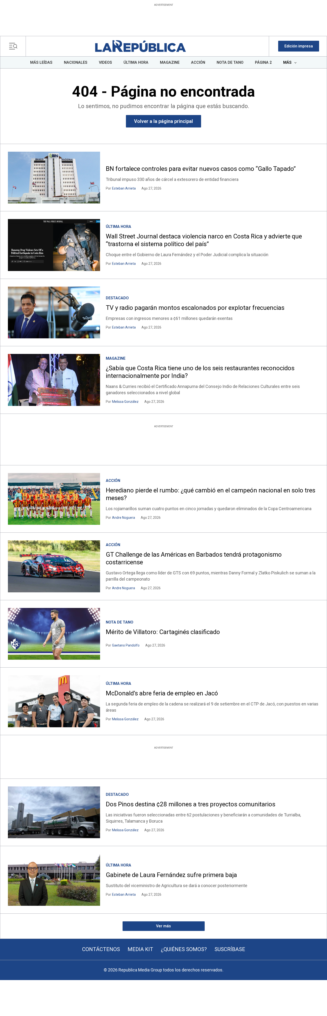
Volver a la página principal (163, 121)
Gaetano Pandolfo (126, 645)
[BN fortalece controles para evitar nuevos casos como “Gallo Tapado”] (54, 177)
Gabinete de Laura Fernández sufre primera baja (171, 874)
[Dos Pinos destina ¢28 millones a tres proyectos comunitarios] (54, 812)
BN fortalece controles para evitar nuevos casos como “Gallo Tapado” (201, 168)
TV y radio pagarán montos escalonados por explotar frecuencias (195, 307)
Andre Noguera (123, 518)
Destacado (117, 298)
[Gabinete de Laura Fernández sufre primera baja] (54, 880)
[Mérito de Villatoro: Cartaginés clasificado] (54, 634)
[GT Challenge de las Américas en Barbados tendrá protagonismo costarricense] (54, 566)
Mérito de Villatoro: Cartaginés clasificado (163, 631)
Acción (113, 480)
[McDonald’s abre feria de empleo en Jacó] (54, 701)
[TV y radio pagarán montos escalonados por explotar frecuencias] (54, 312)
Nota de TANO (119, 622)
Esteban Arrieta (124, 188)
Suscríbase (229, 949)
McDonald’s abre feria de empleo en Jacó (162, 693)
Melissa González (125, 402)
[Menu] (14, 46)
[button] (298, 46)
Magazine (115, 358)
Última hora (118, 226)
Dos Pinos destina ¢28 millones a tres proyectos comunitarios (190, 804)
